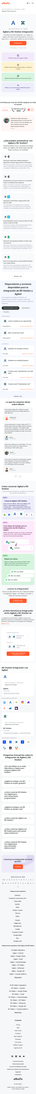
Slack (17, 907)
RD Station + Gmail (18, 994)
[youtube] (20, 1056)
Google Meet (17, 935)
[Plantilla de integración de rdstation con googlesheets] (18, 242)
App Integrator (18, 1036)
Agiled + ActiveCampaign (18, 962)
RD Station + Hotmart (18, 988)
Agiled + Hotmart (18, 953)
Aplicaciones (17, 9)
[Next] (20, 476)
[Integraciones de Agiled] (10, 702)
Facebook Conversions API (17, 898)
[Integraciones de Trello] (4, 702)
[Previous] (16, 476)
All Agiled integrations (18, 950)
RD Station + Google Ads (18, 1006)
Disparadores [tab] (26, 308)
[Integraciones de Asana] (4, 708)
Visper (17, 916)
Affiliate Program (18, 1045)
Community (18, 1042)
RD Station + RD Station (18, 1000)
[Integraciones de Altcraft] (4, 748)
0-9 (4, 880)
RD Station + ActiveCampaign (18, 997)
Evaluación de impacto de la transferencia (18, 1069)
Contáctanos (18, 1074)
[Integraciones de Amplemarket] (10, 748)
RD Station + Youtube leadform (18, 1009)
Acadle (17, 929)
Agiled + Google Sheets (18, 956)
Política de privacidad (18, 1064)
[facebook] (12, 1056)
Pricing (18, 1025)
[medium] (23, 1056)
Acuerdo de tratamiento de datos (18, 1066)
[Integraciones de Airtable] (16, 702)
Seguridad (18, 1072)
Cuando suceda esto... (13, 632)
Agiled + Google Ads (18, 971)
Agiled (23, 9)
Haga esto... (10, 642)
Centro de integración (7, 9)
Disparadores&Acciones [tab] (10, 308)
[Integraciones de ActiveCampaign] (4, 742)
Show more (18, 977)
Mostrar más (18, 276)
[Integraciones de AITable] (22, 702)
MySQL (17, 904)
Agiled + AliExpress (18, 968)
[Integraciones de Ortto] (10, 742)
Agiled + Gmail (18, 959)
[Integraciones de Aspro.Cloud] (10, 708)
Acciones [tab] (6, 312)
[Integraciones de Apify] (16, 748)
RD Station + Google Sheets (18, 991)
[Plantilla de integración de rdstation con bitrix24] (18, 202)
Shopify (17, 920)
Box (17, 938)
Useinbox (17, 895)
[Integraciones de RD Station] (16, 742)
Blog (18, 1028)
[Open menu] (32, 3)
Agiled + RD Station (18, 965)
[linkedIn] (16, 1056)
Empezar (18, 867)
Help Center (18, 1030)
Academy (18, 1033)
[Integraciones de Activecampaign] (22, 742)
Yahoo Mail (17, 901)
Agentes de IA (18, 1048)
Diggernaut (17, 923)
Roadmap (18, 1039)
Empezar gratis (18, 600)
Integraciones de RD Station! (26, 326)
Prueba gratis (18, 43)
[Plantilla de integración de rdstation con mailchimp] (18, 162)
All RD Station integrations (18, 985)
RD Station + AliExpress (18, 1003)
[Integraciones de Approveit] (28, 702)
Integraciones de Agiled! (27, 353)
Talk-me (17, 913)
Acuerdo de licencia (18, 1061)
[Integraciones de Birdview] (16, 708)
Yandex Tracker (17, 910)
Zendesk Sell (17, 941)
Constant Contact (17, 932)
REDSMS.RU (17, 926)
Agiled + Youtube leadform (18, 974)
